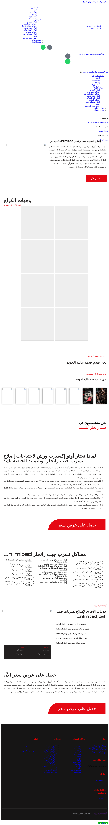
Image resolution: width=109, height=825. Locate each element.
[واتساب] (43, 47)
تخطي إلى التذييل (88, 2)
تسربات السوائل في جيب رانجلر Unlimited (70, 633)
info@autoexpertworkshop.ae (98, 122)
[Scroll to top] (107, 821)
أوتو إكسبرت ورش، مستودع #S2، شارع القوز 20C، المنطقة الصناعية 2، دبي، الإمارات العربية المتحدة (98, 750)
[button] (81, 624)
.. (71, 813)
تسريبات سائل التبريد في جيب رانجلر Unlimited (72, 629)
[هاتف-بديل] (49, 47)
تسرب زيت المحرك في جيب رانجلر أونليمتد (71, 624)
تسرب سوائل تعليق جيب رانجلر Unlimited (70, 643)
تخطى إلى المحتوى (101, 2)
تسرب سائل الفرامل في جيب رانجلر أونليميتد (71, 638)
